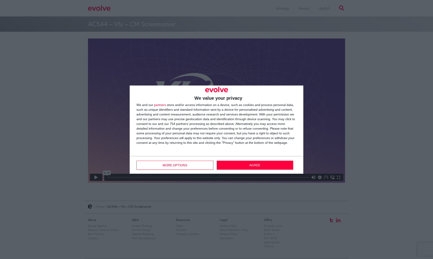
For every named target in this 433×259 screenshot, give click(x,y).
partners (160, 104)
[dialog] (216, 130)
